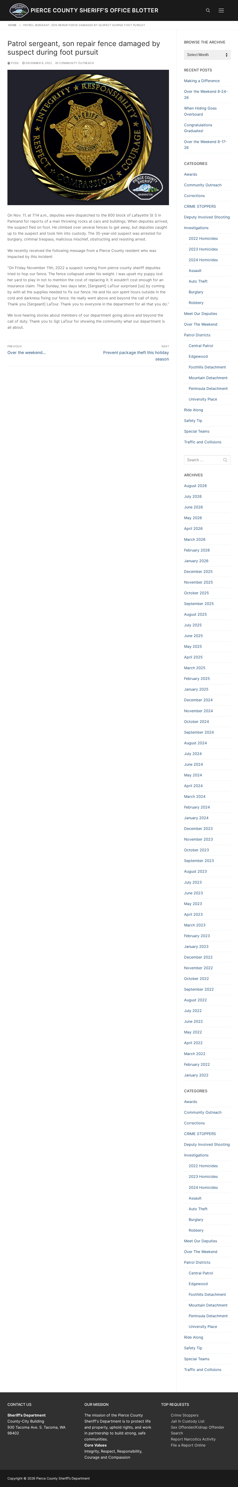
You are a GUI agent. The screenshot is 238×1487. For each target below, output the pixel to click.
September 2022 (199, 989)
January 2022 (196, 1075)
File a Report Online (188, 1445)
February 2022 (197, 1064)
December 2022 (198, 957)
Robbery (196, 302)
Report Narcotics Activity (193, 1439)
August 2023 (195, 871)
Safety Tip (193, 420)
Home (12, 25)
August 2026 (195, 485)
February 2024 (197, 807)
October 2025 (196, 593)
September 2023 (199, 860)
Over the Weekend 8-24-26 (206, 94)
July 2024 (193, 753)
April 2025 (193, 657)
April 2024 (193, 785)
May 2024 (193, 775)
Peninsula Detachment (208, 388)
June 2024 (193, 764)
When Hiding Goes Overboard (200, 111)
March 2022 (194, 1053)
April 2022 (193, 1042)
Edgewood (198, 356)
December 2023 (198, 828)
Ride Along (193, 410)
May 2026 (193, 517)
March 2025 (194, 667)
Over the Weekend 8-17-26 (205, 144)
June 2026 (193, 507)
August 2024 (195, 743)
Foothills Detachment (207, 367)
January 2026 (196, 560)
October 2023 (196, 850)
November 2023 (198, 839)
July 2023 (193, 882)
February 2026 (197, 550)
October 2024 (196, 721)
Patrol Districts (197, 335)
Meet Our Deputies (200, 313)
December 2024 (198, 700)
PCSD (14, 63)
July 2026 (193, 496)
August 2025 (195, 614)
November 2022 (198, 968)
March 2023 (194, 925)
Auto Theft (198, 281)
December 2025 (198, 571)
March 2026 (194, 539)
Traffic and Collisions (202, 442)
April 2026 (193, 528)
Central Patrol (201, 345)
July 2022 (193, 1010)
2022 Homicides (203, 238)
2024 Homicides (203, 259)
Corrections (194, 195)
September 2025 (199, 603)
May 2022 (193, 1032)
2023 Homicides (203, 249)
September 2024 (199, 732)
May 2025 (193, 646)
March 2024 (194, 796)
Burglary (196, 292)
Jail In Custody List (188, 1421)
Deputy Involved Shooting (207, 217)
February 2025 (197, 678)
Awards (190, 174)
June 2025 (193, 635)
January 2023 (196, 946)
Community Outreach (76, 63)
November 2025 (198, 582)
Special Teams (196, 431)
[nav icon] (221, 10)
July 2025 (193, 625)
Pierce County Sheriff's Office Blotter (94, 10)
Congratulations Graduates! (198, 128)
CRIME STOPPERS (200, 206)
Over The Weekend (200, 324)
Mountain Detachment (208, 377)
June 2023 (193, 893)
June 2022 (193, 1021)
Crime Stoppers (184, 1415)
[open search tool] (208, 10)
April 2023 (193, 914)
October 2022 (196, 978)
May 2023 (193, 903)
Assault (195, 270)
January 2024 (196, 817)
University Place (203, 399)
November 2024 (198, 710)
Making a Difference (202, 80)
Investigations (196, 227)
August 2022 (195, 1000)
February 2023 (197, 935)
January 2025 (196, 689)
